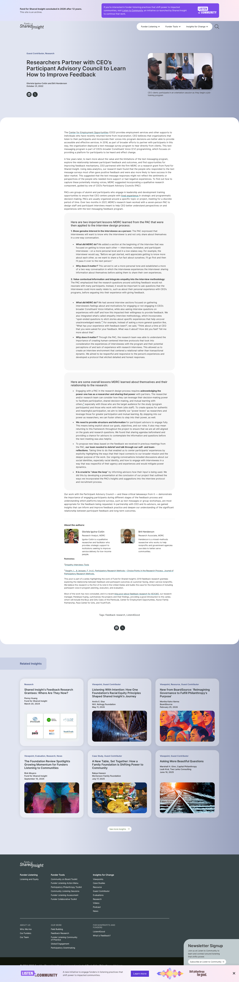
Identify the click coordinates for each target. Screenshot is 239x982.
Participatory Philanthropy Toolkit (66, 887)
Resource (175, 684)
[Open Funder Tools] (180, 27)
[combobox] (174, 19)
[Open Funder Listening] (159, 27)
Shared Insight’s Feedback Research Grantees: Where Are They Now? (48, 691)
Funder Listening (29, 874)
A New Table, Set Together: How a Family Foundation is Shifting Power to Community (117, 765)
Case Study (97, 756)
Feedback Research (60, 933)
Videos (96, 903)
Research (49, 53)
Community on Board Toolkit (64, 879)
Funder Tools (58, 874)
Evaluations (98, 895)
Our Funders (25, 933)
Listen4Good (133, 614)
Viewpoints (98, 879)
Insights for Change (103, 874)
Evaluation (40, 756)
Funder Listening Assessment (64, 895)
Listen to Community (132, 10)
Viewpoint (97, 684)
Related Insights (31, 663)
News (59, 756)
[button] (29, 94)
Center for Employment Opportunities (88, 132)
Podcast (97, 907)
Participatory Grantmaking (63, 948)
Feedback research (115, 614)
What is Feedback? (102, 935)
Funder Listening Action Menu (64, 883)
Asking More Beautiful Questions (182, 761)
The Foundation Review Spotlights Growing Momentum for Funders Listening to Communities (47, 765)
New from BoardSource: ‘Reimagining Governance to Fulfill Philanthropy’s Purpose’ (185, 693)
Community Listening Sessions (65, 891)
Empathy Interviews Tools (77, 564)
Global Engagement (60, 944)
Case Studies (99, 883)
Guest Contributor (35, 53)
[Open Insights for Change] (207, 27)
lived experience (130, 195)
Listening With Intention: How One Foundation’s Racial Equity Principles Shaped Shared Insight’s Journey (116, 693)
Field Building (57, 929)
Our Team (24, 937)
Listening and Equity (29, 879)
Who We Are (26, 929)
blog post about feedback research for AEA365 (136, 594)
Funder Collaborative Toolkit (64, 899)
